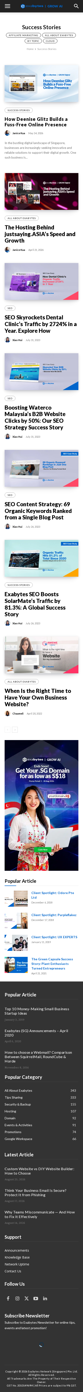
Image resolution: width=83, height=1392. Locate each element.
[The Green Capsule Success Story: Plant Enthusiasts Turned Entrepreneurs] (16, 965)
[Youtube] (35, 1298)
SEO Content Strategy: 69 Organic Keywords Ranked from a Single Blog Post (38, 511)
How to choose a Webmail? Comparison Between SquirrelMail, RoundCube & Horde (38, 1056)
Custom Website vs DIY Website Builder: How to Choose (39, 1170)
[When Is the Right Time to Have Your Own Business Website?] (41, 655)
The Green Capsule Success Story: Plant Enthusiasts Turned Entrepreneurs (52, 963)
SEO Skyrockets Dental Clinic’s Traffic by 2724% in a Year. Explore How (41, 324)
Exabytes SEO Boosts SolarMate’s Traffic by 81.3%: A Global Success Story (35, 604)
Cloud (50, 41)
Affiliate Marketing (23, 35)
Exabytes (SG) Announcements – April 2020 (36, 1032)
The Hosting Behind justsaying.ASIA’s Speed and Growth (40, 234)
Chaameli (18, 713)
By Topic (33, 41)
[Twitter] (26, 1298)
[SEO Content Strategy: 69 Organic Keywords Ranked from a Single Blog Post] (41, 468)
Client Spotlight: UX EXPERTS (54, 937)
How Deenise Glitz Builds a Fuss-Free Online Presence (36, 121)
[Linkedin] (45, 1298)
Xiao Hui (17, 340)
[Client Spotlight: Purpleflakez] (16, 921)
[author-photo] (8, 133)
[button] (7, 6)
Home (30, 48)
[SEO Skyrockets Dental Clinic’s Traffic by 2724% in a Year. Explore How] (41, 281)
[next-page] (15, 730)
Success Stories (19, 110)
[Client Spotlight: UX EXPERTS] (16, 943)
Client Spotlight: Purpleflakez (54, 915)
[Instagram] (17, 1298)
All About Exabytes (59, 35)
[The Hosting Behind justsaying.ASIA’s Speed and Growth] (41, 191)
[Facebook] (8, 1298)
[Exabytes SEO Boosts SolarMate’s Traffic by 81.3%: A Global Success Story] (41, 558)
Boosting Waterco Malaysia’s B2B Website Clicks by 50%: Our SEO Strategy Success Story (35, 417)
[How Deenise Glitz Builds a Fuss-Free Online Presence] (41, 83)
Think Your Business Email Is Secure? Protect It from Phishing (35, 1192)
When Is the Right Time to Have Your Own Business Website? (38, 697)
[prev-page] (7, 730)
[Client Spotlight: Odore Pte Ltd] (16, 899)
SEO (10, 308)
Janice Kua (18, 133)
